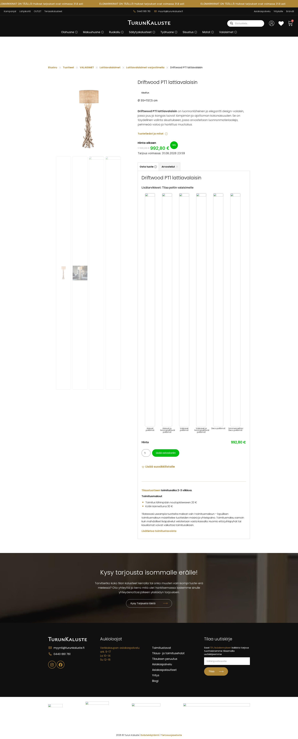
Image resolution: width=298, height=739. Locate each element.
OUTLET (37, 11)
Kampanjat (10, 11)
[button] (76, 32)
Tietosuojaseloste (171, 735)
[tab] (148, 167)
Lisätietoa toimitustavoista (159, 531)
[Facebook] (60, 665)
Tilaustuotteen (151, 490)
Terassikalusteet (53, 11)
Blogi (155, 681)
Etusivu (52, 67)
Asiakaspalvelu (262, 11)
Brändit (290, 11)
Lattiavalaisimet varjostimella (145, 67)
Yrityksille (278, 11)
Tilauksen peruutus (164, 659)
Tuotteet (68, 67)
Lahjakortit (25, 11)
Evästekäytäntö (150, 735)
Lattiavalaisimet (110, 67)
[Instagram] (52, 665)
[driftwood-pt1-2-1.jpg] (88, 119)
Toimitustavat (161, 648)
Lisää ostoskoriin (166, 453)
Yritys (155, 675)
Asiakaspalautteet (164, 670)
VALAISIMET (87, 67)
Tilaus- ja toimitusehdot (168, 653)
